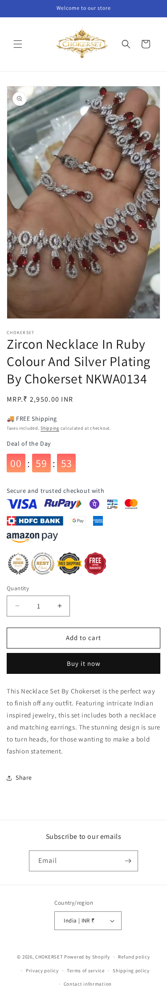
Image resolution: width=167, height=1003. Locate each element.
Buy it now (84, 663)
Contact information (88, 984)
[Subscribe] (128, 860)
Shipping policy (131, 970)
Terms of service (85, 970)
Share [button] (24, 777)
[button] (18, 44)
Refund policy (134, 957)
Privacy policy (42, 970)
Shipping (50, 428)
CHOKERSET (49, 957)
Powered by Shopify (87, 957)
